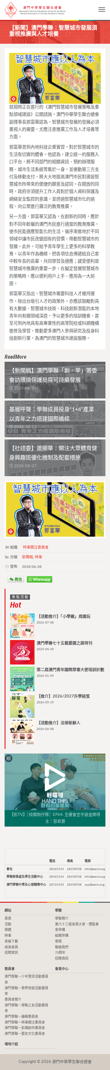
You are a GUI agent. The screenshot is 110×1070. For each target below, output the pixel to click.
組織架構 (61, 935)
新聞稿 (27, 557)
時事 (38, 557)
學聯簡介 (61, 918)
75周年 (60, 952)
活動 (8, 924)
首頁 (8, 918)
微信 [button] (18, 579)
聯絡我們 (61, 947)
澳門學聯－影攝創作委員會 (25, 1028)
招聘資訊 (11, 952)
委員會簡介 (13, 999)
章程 (58, 941)
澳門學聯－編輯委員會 (21, 1016)
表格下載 (11, 941)
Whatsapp (41, 579)
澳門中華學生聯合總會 (35, 10)
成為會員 (11, 947)
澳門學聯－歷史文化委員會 (25, 1033)
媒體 (8, 929)
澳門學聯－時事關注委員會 (25, 1022)
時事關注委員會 (36, 547)
